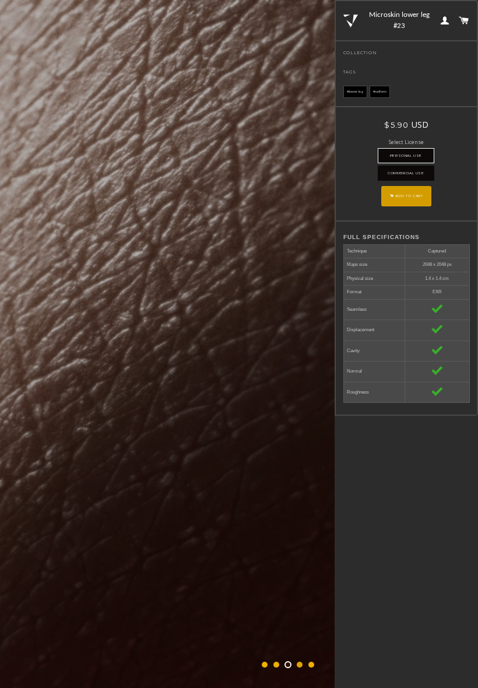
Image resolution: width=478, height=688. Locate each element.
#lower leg (355, 91)
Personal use (406, 155)
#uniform (379, 91)
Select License (406, 142)
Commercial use (406, 173)
